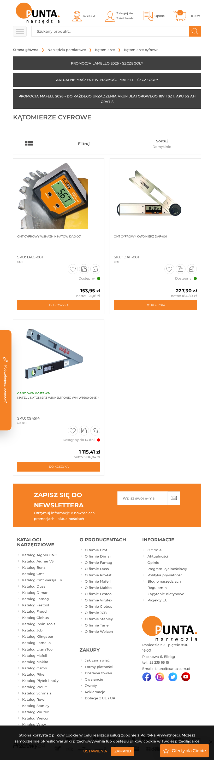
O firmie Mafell (98, 581)
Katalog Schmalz (36, 693)
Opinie (153, 562)
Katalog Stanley (35, 706)
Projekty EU (157, 600)
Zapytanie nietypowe (165, 594)
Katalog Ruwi (33, 699)
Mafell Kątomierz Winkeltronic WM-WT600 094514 (58, 397)
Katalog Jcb (32, 630)
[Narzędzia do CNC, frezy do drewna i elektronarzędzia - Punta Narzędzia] (37, 13)
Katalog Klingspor (37, 636)
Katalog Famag (35, 599)
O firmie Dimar (98, 556)
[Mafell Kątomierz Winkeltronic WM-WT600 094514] (58, 355)
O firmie (154, 550)
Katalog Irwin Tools (38, 624)
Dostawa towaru (99, 673)
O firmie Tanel (97, 625)
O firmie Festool (98, 594)
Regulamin (157, 587)
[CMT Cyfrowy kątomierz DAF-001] (155, 194)
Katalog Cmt (33, 574)
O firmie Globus (98, 606)
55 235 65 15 (158, 662)
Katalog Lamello (36, 643)
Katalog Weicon (36, 718)
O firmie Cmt (96, 550)
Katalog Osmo (34, 668)
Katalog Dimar (34, 592)
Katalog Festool (35, 605)
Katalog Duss (33, 586)
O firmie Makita (98, 587)
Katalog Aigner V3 (38, 561)
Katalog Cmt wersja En (42, 580)
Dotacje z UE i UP (100, 698)
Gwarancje (94, 679)
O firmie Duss (97, 569)
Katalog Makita (35, 662)
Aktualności (157, 556)
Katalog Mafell (34, 655)
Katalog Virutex (35, 712)
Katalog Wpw (34, 724)
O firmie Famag (98, 562)
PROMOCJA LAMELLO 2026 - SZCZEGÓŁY (107, 63)
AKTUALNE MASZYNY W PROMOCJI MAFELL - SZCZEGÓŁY (107, 80)
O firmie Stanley (99, 619)
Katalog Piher (34, 674)
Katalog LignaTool (38, 649)
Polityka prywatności (165, 575)
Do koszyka (59, 305)
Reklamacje (95, 692)
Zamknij (122, 751)
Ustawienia (95, 751)
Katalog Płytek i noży (40, 680)
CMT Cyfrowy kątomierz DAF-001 (140, 236)
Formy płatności (99, 667)
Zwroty (91, 685)
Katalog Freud (34, 611)
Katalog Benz (33, 567)
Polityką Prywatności (160, 735)
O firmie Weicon (99, 631)
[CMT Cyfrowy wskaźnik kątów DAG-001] (58, 194)
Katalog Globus (35, 618)
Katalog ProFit (34, 687)
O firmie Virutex (98, 600)
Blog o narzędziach (164, 581)
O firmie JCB (96, 613)
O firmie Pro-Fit (98, 575)
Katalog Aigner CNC (39, 555)
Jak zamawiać (97, 660)
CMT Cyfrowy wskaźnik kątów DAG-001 (49, 236)
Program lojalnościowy (167, 569)
